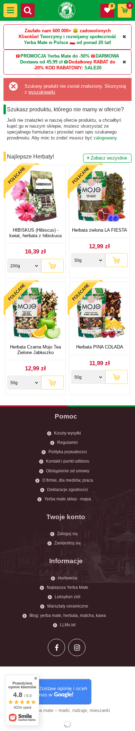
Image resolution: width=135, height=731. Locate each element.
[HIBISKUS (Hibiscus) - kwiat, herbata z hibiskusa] (35, 197)
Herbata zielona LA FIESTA (99, 230)
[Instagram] (77, 647)
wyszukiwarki (41, 92)
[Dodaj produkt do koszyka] (52, 266)
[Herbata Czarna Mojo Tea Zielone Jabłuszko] (35, 314)
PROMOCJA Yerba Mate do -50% (55, 56)
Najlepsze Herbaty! (67, 157)
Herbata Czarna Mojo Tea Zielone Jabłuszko (35, 349)
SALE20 (92, 67)
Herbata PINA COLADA (99, 347)
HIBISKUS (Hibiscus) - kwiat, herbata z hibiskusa (35, 232)
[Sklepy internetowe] (67, 724)
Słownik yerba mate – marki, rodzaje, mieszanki (62, 710)
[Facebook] (56, 647)
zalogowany (105, 137)
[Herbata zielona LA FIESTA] (99, 197)
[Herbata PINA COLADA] (99, 314)
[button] (10, 10)
